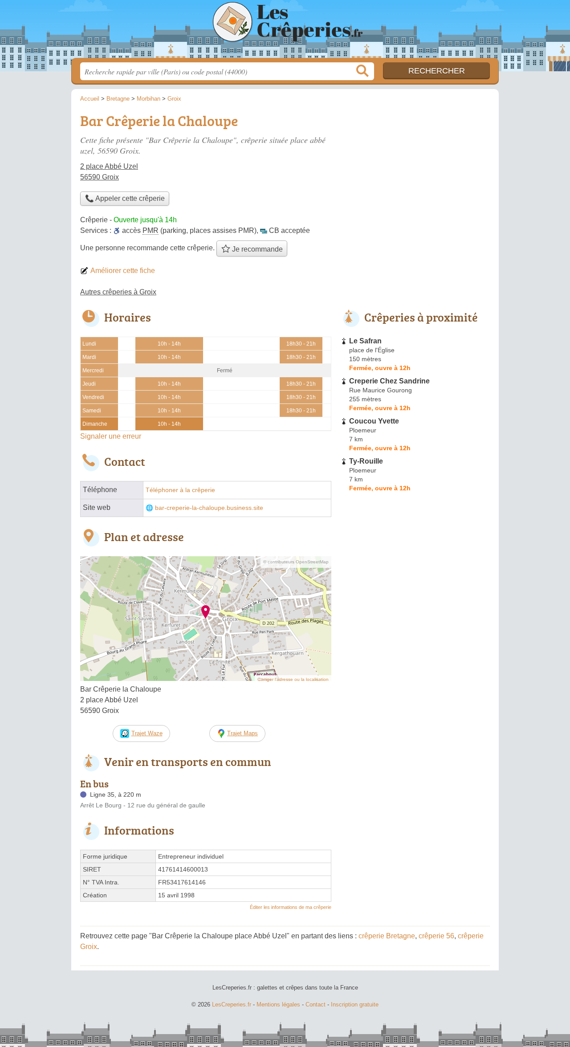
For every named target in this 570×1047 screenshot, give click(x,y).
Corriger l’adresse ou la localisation (293, 679)
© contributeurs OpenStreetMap (296, 561)
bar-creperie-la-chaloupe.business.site (209, 508)
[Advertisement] (415, 172)
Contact (315, 1004)
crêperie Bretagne (386, 936)
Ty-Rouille (366, 461)
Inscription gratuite (355, 1004)
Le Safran (365, 341)
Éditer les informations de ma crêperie (290, 907)
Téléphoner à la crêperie (180, 490)
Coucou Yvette (374, 421)
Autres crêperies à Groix (118, 292)
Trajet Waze (147, 733)
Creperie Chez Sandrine (389, 381)
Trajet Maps (242, 733)
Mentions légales (278, 1004)
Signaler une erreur (110, 436)
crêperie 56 (436, 936)
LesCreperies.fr (285, 31)
